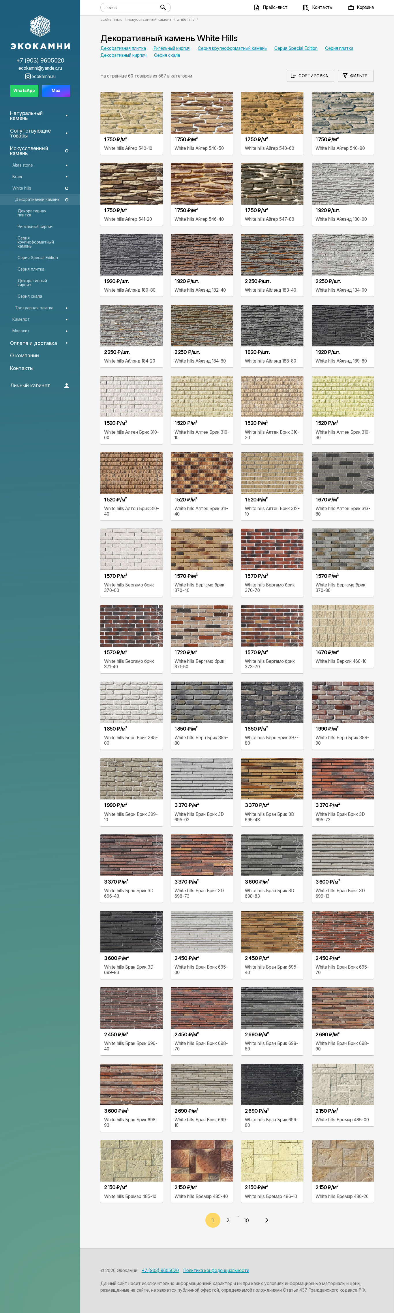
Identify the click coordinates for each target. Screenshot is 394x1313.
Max (56, 90)
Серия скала (167, 55)
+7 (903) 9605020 (160, 1270)
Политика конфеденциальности (216, 1270)
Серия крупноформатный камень (232, 48)
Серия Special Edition (296, 48)
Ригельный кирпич (171, 48)
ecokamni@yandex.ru (40, 68)
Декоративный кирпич (123, 55)
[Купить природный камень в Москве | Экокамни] (40, 32)
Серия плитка (339, 48)
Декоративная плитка (123, 48)
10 (246, 1220)
